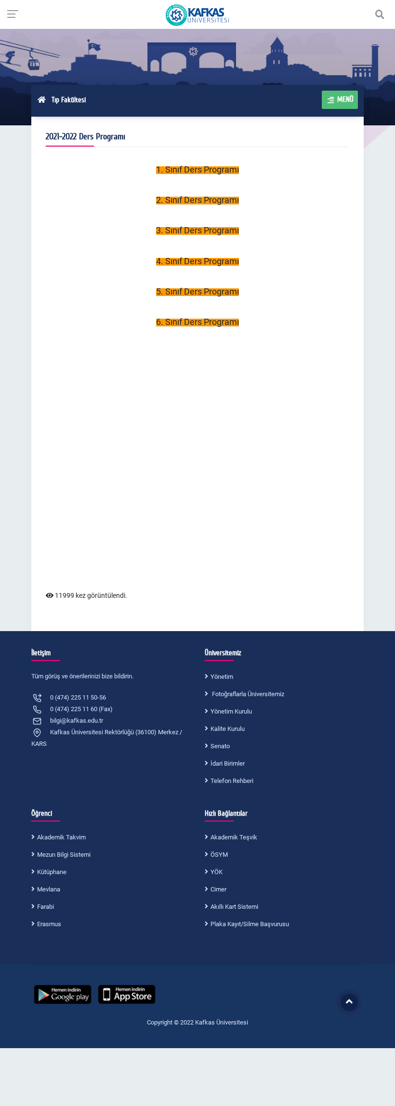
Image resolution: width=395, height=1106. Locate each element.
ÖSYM (219, 854)
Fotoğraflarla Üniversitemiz (247, 694)
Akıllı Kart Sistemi (234, 906)
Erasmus (49, 924)
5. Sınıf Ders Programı (197, 291)
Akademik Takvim (61, 837)
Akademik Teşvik (234, 837)
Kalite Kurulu (228, 728)
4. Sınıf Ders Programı (197, 261)
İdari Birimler (228, 763)
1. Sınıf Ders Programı (197, 169)
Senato (220, 746)
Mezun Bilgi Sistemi (64, 854)
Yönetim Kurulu (231, 711)
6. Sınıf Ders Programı (197, 322)
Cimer (218, 889)
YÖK (217, 872)
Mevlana (48, 889)
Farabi (45, 906)
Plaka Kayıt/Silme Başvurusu (250, 924)
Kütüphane (51, 872)
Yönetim (222, 676)
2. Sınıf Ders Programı (197, 200)
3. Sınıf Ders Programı (197, 230)
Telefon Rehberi (232, 780)
